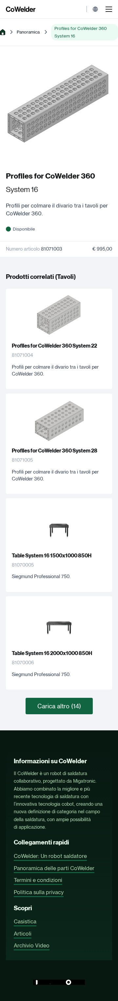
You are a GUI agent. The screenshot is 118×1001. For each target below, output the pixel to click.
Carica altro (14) (59, 706)
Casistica (25, 921)
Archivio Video (31, 945)
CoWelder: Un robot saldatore (50, 856)
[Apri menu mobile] (109, 9)
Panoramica (28, 32)
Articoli (22, 933)
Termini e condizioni (38, 880)
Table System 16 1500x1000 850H (51, 555)
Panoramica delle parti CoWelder (54, 868)
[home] (2, 32)
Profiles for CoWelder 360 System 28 (54, 451)
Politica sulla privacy (39, 892)
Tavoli (65, 277)
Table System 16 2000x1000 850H (52, 653)
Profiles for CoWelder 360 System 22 (54, 346)
